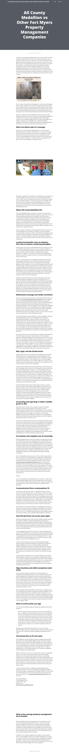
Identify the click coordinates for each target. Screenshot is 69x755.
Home (55, 1)
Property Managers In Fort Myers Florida (31, 299)
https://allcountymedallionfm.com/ (24, 684)
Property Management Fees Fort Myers (38, 674)
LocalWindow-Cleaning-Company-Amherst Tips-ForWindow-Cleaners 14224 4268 (28, 1)
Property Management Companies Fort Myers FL (27, 462)
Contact (60, 1)
